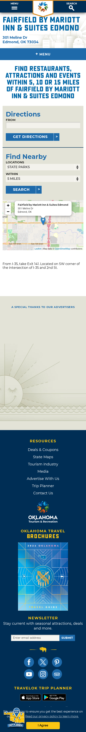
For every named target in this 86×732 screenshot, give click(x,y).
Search (71, 3)
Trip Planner (43, 486)
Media (43, 471)
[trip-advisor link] (57, 674)
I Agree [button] (43, 725)
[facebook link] (29, 662)
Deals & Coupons (43, 450)
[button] (14, 6)
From (10, 120)
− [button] (8, 211)
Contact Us (43, 493)
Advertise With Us (43, 478)
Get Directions (30, 137)
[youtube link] (29, 674)
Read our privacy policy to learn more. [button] (52, 716)
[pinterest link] (57, 662)
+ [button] (8, 205)
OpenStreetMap (62, 248)
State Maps (43, 457)
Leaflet (38, 248)
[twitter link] (43, 662)
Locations (15, 162)
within (12, 174)
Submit (67, 638)
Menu (14, 3)
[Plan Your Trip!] (14, 718)
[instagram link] (43, 674)
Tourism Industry (43, 464)
